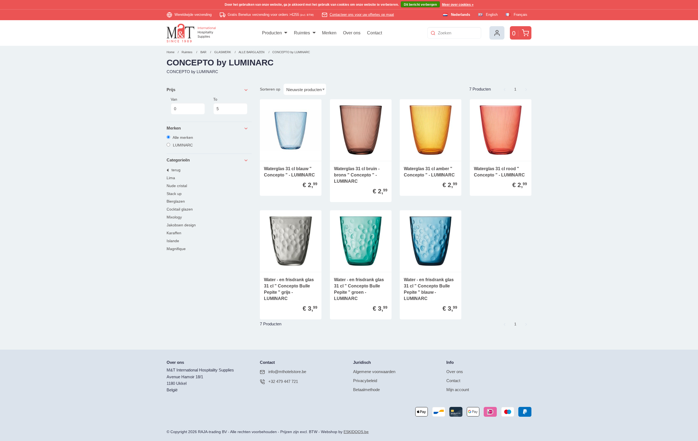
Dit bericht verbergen (420, 5)
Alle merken (182, 137)
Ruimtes (187, 52)
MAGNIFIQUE (176, 249)
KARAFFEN (174, 233)
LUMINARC (182, 145)
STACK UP (174, 194)
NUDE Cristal (177, 186)
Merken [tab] (174, 128)
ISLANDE (173, 241)
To (215, 99)
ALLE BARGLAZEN (252, 52)
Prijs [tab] (171, 89)
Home (170, 52)
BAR (203, 52)
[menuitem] (275, 33)
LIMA (171, 178)
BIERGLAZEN (176, 201)
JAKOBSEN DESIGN (181, 225)
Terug (176, 170)
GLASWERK (223, 52)
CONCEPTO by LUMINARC (291, 52)
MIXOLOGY (174, 217)
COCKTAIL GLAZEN (180, 209)
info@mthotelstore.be (287, 371)
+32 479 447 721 (283, 381)
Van (174, 99)
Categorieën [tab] (178, 160)
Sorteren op (270, 89)
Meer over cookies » (458, 5)
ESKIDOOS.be (356, 432)
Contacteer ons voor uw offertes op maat (362, 15)
